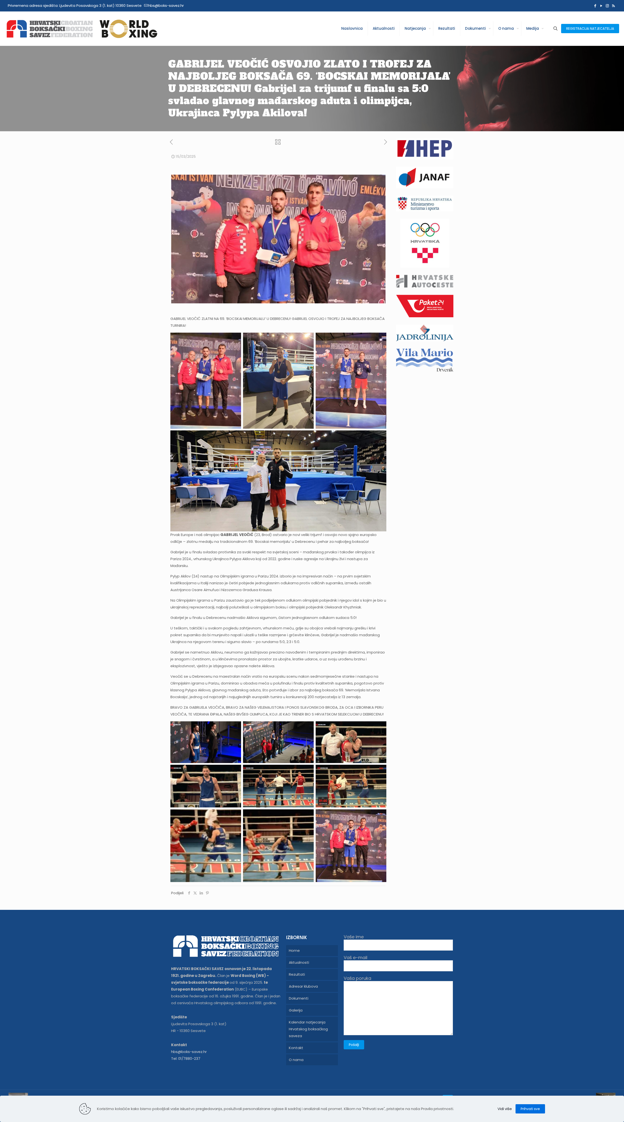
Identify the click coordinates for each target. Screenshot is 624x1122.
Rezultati (297, 974)
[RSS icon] (613, 5)
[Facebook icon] (595, 5)
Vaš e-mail (355, 958)
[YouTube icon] (601, 5)
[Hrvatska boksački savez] (81, 28)
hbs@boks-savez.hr (166, 5)
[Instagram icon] (607, 5)
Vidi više (504, 1108)
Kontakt (296, 1047)
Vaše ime (354, 937)
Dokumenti (298, 998)
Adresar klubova (303, 986)
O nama (296, 1059)
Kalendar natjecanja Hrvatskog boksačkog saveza (308, 1029)
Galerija (295, 1010)
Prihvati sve (530, 1108)
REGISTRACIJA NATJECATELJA (590, 28)
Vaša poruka (357, 978)
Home (294, 950)
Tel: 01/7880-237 (185, 1058)
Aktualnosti (299, 962)
